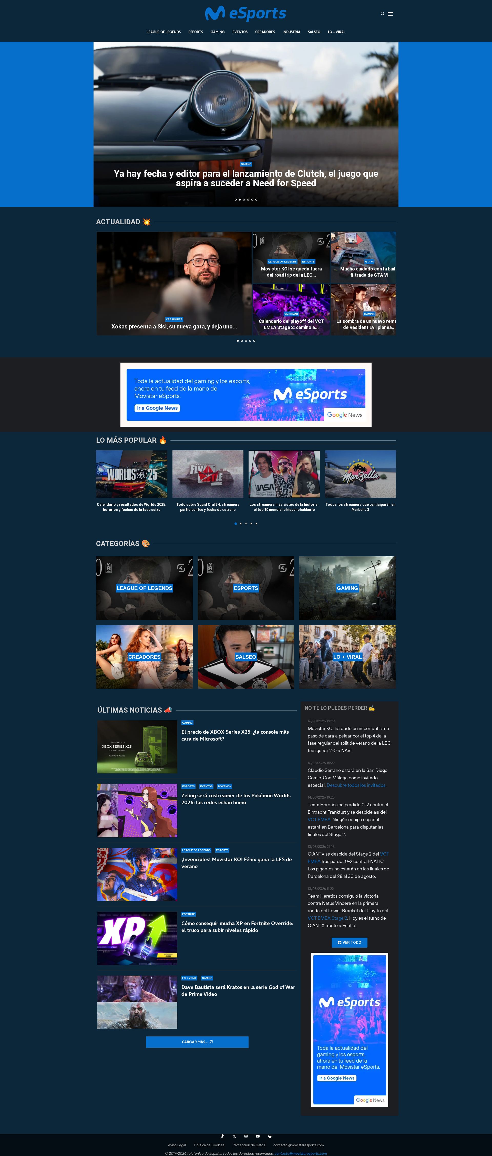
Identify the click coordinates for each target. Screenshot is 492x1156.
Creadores (265, 32)
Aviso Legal (177, 1145)
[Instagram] (246, 1136)
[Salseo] (246, 657)
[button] (103, 124)
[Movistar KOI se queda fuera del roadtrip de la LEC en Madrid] (291, 257)
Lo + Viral (336, 32)
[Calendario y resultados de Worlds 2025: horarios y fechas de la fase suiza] (131, 474)
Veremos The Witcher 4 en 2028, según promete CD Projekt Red (248, 193)
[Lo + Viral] (347, 657)
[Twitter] (234, 1136)
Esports (195, 32)
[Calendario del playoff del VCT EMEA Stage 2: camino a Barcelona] (291, 309)
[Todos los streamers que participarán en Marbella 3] (360, 474)
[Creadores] (144, 657)
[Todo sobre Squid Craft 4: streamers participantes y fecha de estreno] (208, 474)
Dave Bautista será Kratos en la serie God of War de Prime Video (238, 991)
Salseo (314, 32)
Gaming (218, 32)
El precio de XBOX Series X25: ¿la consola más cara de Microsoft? (235, 735)
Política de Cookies (209, 1145)
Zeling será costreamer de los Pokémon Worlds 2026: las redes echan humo (236, 799)
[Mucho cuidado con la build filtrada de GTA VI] (369, 257)
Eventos (240, 32)
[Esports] (246, 588)
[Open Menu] (390, 14)
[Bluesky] (270, 1136)
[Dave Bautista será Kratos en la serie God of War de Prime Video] (137, 1002)
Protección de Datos (249, 1145)
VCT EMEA (319, 819)
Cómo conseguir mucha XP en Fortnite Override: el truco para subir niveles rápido (237, 927)
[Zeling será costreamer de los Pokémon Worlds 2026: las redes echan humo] (137, 810)
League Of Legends (164, 32)
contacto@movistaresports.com (298, 1145)
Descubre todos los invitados (356, 785)
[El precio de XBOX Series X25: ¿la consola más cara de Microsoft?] (137, 747)
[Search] (382, 14)
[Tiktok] (222, 1136)
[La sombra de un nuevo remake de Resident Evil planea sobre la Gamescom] (369, 309)
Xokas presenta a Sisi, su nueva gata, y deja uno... (174, 326)
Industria (291, 32)
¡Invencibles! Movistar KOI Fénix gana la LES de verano (236, 863)
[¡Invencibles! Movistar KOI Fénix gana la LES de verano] (137, 874)
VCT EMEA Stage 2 (327, 918)
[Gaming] (347, 588)
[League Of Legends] (144, 588)
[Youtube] (258, 1136)
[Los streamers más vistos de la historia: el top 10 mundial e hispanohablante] (284, 474)
